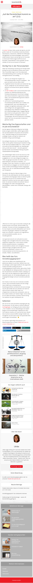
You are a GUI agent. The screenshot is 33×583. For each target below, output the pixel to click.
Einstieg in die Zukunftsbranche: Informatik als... (16, 541)
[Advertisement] (16, 206)
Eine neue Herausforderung (16, 554)
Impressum (5, 571)
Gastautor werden (16, 580)
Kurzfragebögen (6, 307)
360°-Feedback (10, 90)
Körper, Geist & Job (16, 12)
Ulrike (21, 19)
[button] (7, 328)
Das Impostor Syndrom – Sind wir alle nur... (17, 395)
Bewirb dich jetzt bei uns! (14, 479)
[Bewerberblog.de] (16, 1)
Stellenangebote (17, 6)
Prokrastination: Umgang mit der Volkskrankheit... (17, 402)
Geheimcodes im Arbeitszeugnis (16, 511)
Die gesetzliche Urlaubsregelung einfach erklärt (18, 519)
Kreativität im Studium (17, 546)
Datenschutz (5, 573)
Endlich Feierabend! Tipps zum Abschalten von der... (18, 416)
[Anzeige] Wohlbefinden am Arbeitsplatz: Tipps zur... (18, 409)
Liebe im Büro (15, 423)
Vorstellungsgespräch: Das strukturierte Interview (14, 493)
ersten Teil (6, 50)
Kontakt (4, 568)
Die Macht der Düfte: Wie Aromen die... (17, 389)
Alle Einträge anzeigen (16, 466)
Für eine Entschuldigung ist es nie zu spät (18, 525)
